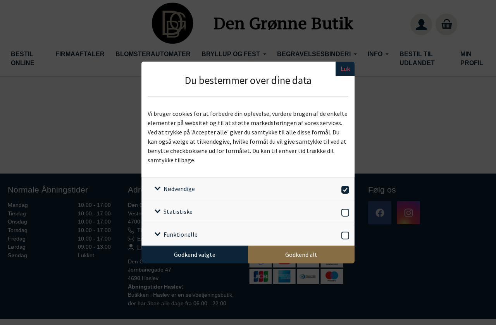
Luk (345, 68)
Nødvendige (179, 189)
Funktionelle (181, 234)
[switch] (343, 188)
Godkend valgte (194, 254)
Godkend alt (301, 254)
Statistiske (178, 211)
